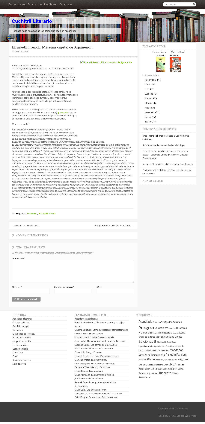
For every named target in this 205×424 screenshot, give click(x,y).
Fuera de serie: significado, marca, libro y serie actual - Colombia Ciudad (165, 152)
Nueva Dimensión (152, 354)
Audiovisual (150, 79)
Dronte (178, 336)
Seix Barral (178, 368)
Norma (141, 354)
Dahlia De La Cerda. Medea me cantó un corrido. (98, 393)
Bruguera (165, 332)
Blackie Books (154, 332)
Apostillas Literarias (22, 318)
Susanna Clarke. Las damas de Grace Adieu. (95, 345)
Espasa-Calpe (171, 342)
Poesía (148, 117)
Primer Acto (172, 359)
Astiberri (163, 328)
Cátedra (181, 332)
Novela (148, 112)
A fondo (156, 321)
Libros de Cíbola (20, 348)
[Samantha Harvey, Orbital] (160, 71)
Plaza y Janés (162, 359)
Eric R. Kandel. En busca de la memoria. (93, 348)
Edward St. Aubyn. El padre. (88, 352)
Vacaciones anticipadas (86, 318)
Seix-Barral (167, 368)
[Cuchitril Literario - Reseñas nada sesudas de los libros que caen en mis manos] (183, 18)
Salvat (159, 368)
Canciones (65, 4)
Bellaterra (32, 213)
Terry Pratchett (152, 373)
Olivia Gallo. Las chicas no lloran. (90, 389)
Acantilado (145, 321)
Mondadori (177, 350)
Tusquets (165, 372)
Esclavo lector (17, 4)
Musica (148, 107)
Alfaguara (166, 321)
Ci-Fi (147, 89)
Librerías (149, 103)
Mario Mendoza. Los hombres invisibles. (94, 375)
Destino (169, 337)
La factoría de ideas (166, 346)
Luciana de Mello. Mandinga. (171, 145)
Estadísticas (35, 4)
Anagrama (148, 327)
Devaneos (17, 330)
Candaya (173, 333)
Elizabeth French (47, 213)
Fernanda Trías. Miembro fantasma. (92, 367)
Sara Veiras (148, 145)
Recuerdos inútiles (21, 360)
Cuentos (149, 93)
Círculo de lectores (147, 336)
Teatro (148, 121)
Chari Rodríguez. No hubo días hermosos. (95, 363)
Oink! (14, 356)
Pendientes (51, 4)
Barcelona (172, 328)
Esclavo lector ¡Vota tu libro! (168, 52)
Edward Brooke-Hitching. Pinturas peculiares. (97, 356)
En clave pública (20, 345)
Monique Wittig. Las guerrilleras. (90, 360)
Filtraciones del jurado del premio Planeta (172, 164)
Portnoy (146, 170)
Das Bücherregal (20, 326)
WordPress (190, 416)
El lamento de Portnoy (23, 333)
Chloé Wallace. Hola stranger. (88, 333)
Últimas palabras (20, 322)
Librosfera (17, 352)
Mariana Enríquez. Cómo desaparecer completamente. (101, 330)
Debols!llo (160, 336)
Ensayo (148, 98)
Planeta (152, 359)
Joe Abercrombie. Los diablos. (89, 378)
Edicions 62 (161, 342)
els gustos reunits (21, 341)
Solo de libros (19, 363)
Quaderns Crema (162, 364)
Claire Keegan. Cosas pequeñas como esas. (96, 397)
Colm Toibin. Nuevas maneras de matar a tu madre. (100, 341)
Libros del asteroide (152, 350)
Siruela (142, 373)
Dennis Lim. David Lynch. (26, 225)
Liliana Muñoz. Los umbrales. (88, 371)
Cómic (148, 84)
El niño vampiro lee (21, 337)
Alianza (177, 321)
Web (99, 287)
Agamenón (62, 112)
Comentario (18, 258)
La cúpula (155, 346)
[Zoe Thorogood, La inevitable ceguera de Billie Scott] (175, 71)
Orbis (162, 354)
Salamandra (150, 368)
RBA (173, 364)
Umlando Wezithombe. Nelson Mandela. (94, 337)
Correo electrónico (64, 287)
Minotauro (165, 350)
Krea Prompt (148, 135)
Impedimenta (145, 346)
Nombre (17, 287)
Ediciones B (147, 341)
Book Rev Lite (165, 416)
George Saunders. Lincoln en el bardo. (114, 225)
